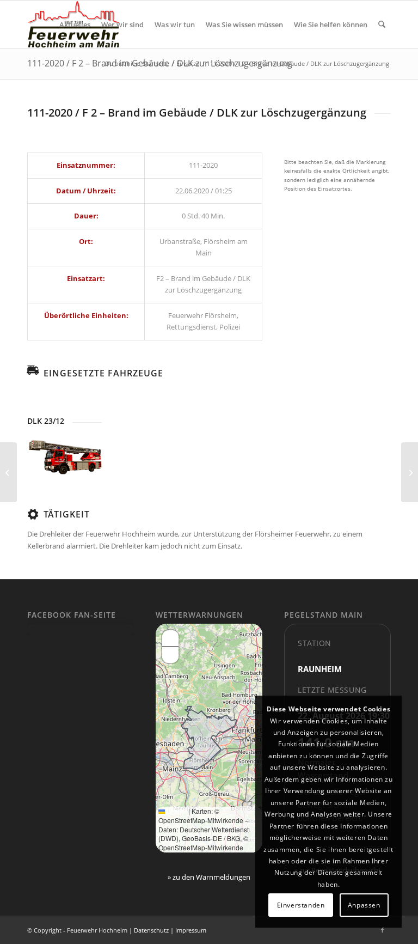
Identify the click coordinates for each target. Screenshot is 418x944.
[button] (170, 638)
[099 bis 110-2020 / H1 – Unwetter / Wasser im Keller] (8, 472)
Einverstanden (301, 905)
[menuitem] (75, 24)
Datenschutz (151, 930)
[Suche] (382, 24)
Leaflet (176, 810)
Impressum (190, 930)
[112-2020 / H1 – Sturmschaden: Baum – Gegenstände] (409, 472)
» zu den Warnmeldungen (209, 877)
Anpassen (364, 905)
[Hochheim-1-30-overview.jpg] (64, 457)
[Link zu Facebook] (382, 930)
